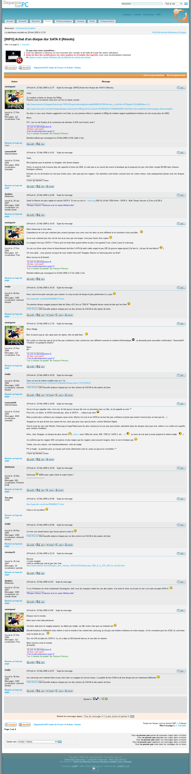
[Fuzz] (106, 699)
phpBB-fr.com (123, 766)
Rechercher (163, 32)
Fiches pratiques (64, 21)
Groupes (182, 32)
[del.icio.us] (97, 699)
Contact (137, 14)
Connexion (20, 28)
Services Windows (100, 762)
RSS (158, 14)
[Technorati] (103, 699)
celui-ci (76, 434)
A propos (127, 14)
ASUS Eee (78, 762)
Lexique (80, 21)
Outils (92, 21)
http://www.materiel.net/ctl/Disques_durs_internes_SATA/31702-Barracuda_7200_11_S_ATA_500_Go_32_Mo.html (76, 565)
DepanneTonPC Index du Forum (49, 68)
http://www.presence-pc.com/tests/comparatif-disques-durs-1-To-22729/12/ (59, 383)
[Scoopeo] (94, 699)
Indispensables (107, 21)
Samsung (91, 201)
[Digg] (100, 699)
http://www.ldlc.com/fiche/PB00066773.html (45, 299)
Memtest (87, 762)
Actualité (23, 21)
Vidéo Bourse (32, 309)
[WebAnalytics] (95, 770)
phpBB (74, 766)
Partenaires (148, 14)
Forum (48, 21)
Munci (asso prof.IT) (117, 759)
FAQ (154, 32)
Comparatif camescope (97, 759)
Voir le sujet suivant (176, 75)
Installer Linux (116, 762)
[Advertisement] (152, 42)
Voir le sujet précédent (154, 75)
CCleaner (127, 762)
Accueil (9, 21)
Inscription (30, 28)
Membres (173, 32)
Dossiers (36, 21)
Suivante (26, 44)
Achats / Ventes (74, 68)
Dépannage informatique (74, 759)
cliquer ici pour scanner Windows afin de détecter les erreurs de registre (60, 57)
